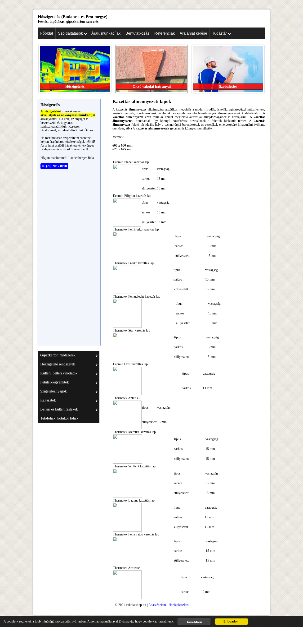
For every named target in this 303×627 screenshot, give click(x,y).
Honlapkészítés (178, 605)
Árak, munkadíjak (105, 33)
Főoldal (46, 33)
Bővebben (194, 622)
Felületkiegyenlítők (54, 382)
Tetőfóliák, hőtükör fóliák (59, 418)
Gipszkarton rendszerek (58, 355)
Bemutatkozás (137, 33)
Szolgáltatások (70, 33)
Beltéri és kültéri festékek (59, 409)
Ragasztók (48, 400)
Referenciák (164, 33)
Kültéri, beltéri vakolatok (58, 373)
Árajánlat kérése (193, 33)
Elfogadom (231, 621)
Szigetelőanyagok (53, 391)
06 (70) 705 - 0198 (54, 166)
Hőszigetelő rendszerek (57, 364)
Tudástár (219, 33)
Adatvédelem (157, 605)
